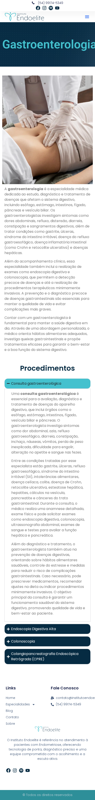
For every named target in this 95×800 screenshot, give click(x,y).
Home (10, 698)
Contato (12, 717)
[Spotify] (50, 8)
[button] (87, 16)
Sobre (10, 723)
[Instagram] (44, 8)
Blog (9, 710)
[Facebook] (38, 8)
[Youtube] (57, 8)
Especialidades (18, 704)
